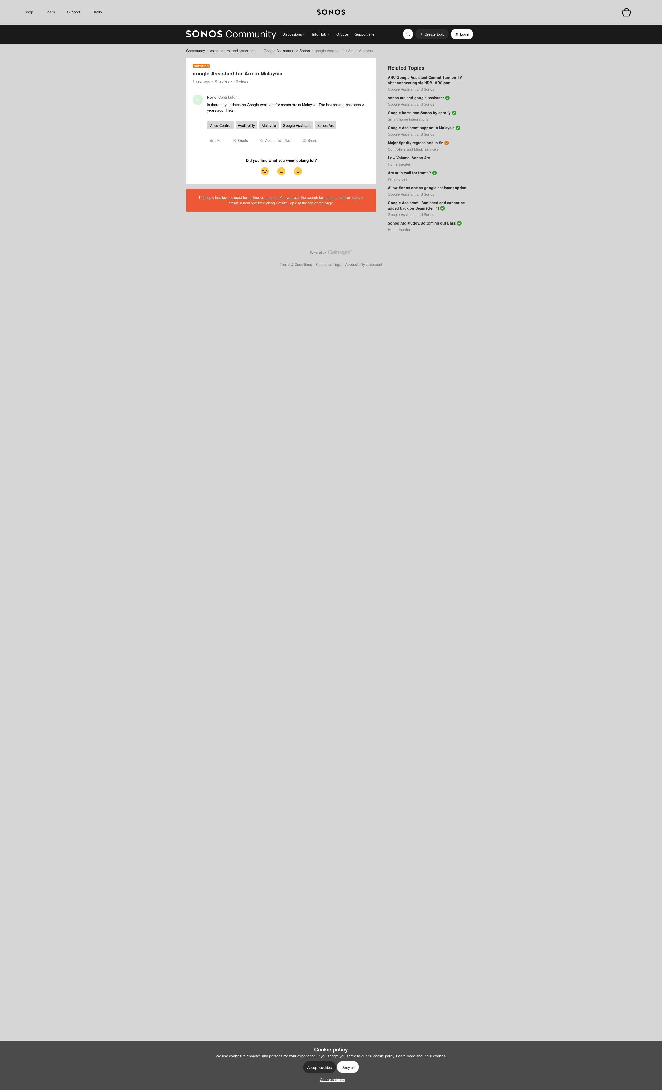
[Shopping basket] (626, 12)
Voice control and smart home (234, 50)
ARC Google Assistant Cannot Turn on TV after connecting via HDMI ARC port (425, 80)
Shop (29, 11)
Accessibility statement (363, 264)
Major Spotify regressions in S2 (415, 142)
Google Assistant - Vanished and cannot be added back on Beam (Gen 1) (426, 205)
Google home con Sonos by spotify (419, 112)
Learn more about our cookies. (421, 1055)
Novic (211, 97)
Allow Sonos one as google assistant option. (428, 187)
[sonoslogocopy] (331, 12)
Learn (50, 11)
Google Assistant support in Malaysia (421, 127)
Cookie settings (328, 264)
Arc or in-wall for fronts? (409, 172)
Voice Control (220, 125)
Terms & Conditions (296, 264)
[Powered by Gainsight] (331, 254)
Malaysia (269, 125)
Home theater (399, 164)
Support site (364, 34)
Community (195, 50)
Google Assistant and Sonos (287, 50)
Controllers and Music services (413, 149)
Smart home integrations (408, 119)
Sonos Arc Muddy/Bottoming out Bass (422, 223)
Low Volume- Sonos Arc (409, 157)
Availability (246, 125)
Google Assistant (297, 125)
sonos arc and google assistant (416, 97)
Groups (342, 34)
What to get (397, 179)
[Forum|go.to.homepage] (231, 34)
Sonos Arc (325, 125)
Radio (97, 11)
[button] (432, 34)
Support (73, 11)
